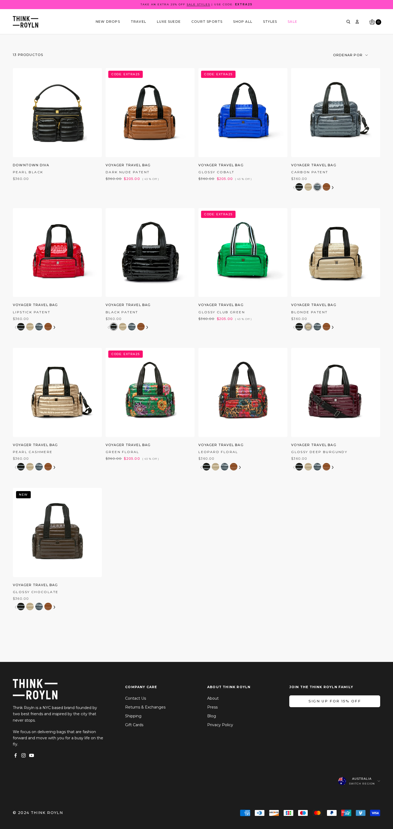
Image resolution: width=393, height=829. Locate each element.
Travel (138, 22)
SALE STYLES (198, 4)
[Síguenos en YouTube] (31, 755)
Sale (292, 22)
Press (212, 707)
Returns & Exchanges (145, 707)
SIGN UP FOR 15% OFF (335, 701)
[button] (299, 187)
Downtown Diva (31, 165)
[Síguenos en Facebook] (15, 755)
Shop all (242, 22)
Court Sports (206, 22)
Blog (211, 716)
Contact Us (135, 698)
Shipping (133, 716)
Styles (270, 22)
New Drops (108, 22)
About (213, 698)
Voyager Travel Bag (128, 165)
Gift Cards (134, 724)
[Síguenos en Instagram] (23, 755)
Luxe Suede (169, 22)
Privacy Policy (220, 724)
